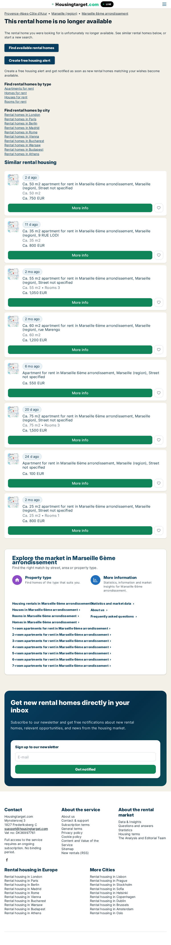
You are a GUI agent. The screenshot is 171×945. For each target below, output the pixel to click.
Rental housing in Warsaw (23, 905)
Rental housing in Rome (21, 893)
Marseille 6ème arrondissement (105, 13)
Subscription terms (75, 825)
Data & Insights (129, 822)
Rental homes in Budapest (23, 149)
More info (80, 208)
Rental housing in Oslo (106, 913)
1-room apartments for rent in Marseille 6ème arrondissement (60, 628)
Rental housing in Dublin (108, 901)
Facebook (6, 860)
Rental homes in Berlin (20, 123)
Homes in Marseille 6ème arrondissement (44, 622)
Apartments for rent (19, 88)
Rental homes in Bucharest (24, 141)
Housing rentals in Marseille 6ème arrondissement (51, 603)
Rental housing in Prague (108, 880)
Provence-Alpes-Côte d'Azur (25, 13)
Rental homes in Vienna (21, 136)
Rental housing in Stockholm (111, 884)
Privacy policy (72, 833)
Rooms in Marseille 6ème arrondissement (44, 616)
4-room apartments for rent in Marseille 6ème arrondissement (60, 647)
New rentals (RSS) (75, 853)
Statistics (125, 830)
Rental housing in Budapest (24, 909)
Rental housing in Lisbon (108, 876)
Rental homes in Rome (20, 132)
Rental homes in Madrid (21, 128)
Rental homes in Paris (20, 119)
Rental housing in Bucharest (25, 901)
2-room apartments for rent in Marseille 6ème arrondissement (60, 634)
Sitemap (67, 849)
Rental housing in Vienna (22, 897)
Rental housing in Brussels (109, 905)
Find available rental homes (31, 48)
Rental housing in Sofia (107, 889)
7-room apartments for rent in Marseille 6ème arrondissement (60, 665)
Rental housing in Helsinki (109, 893)
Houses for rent (15, 97)
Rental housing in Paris (21, 880)
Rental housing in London (23, 876)
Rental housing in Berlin (21, 884)
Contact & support (75, 820)
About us (98, 610)
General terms (71, 829)
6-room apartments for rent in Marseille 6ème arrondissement (60, 659)
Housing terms (129, 834)
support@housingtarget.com (26, 829)
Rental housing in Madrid (22, 889)
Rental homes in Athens (21, 154)
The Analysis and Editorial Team (142, 838)
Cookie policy (71, 836)
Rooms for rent (15, 101)
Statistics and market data (111, 603)
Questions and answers (135, 826)
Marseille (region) (64, 13)
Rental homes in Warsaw (22, 145)
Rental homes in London (22, 114)
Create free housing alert (29, 60)
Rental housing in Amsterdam (111, 909)
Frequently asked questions (112, 616)
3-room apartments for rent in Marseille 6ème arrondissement (60, 641)
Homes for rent (15, 93)
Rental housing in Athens (22, 913)
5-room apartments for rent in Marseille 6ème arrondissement (60, 653)
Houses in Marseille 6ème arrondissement (45, 610)
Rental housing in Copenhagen (113, 897)
